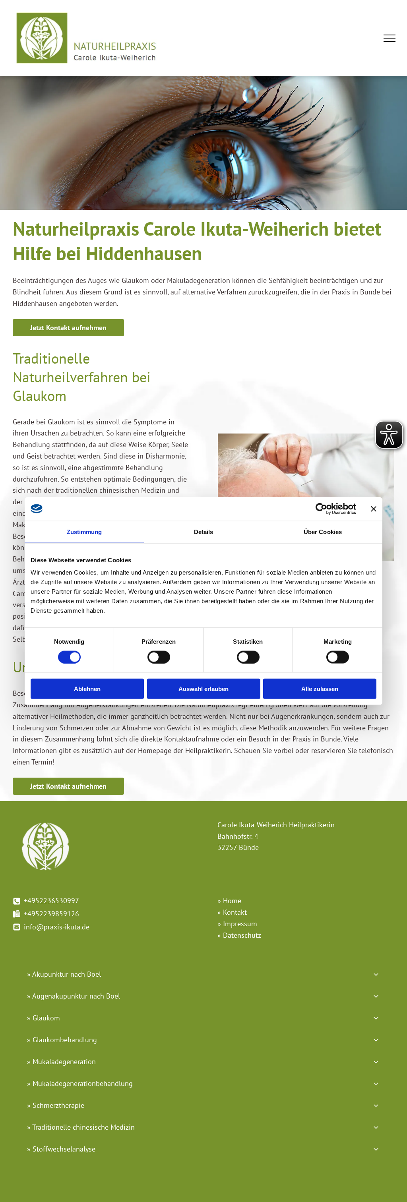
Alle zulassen (319, 688)
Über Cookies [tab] (323, 531)
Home (232, 900)
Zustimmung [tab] (84, 531)
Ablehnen (87, 688)
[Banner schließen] (373, 508)
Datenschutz (242, 935)
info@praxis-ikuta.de (56, 926)
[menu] (389, 38)
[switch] (158, 656)
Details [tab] (203, 531)
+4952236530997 (51, 900)
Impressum (240, 923)
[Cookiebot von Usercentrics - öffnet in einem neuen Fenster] (321, 509)
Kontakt (235, 912)
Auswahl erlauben (203, 688)
